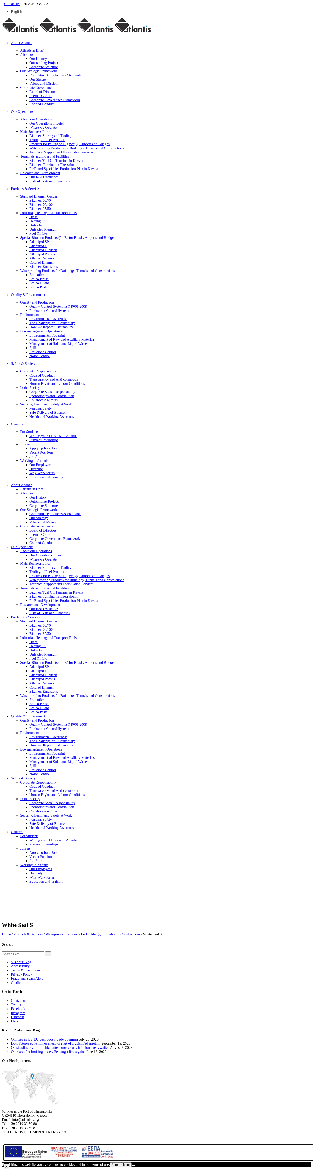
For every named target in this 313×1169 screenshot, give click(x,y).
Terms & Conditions (25, 970)
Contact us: (12, 4)
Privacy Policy (21, 974)
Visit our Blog (21, 962)
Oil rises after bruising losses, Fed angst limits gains (48, 1052)
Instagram (18, 1013)
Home (6, 934)
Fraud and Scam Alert (27, 978)
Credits (16, 983)
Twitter (16, 1005)
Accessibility (20, 966)
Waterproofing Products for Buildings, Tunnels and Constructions (93, 934)
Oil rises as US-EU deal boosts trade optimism (44, 1039)
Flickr (15, 1021)
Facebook (18, 1009)
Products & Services (28, 934)
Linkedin (17, 1017)
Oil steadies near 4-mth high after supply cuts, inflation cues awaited (60, 1047)
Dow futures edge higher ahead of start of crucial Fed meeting (55, 1043)
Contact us (18, 1000)
